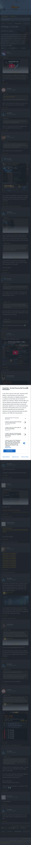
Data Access (15, 457)
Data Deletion (6, 457)
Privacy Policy (24, 457)
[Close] (27, 388)
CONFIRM (9, 451)
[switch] (24, 422)
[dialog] (15, 422)
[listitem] (15, 418)
